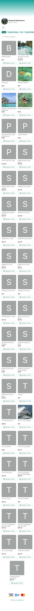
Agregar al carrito (10, 63)
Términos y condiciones (17, 600)
